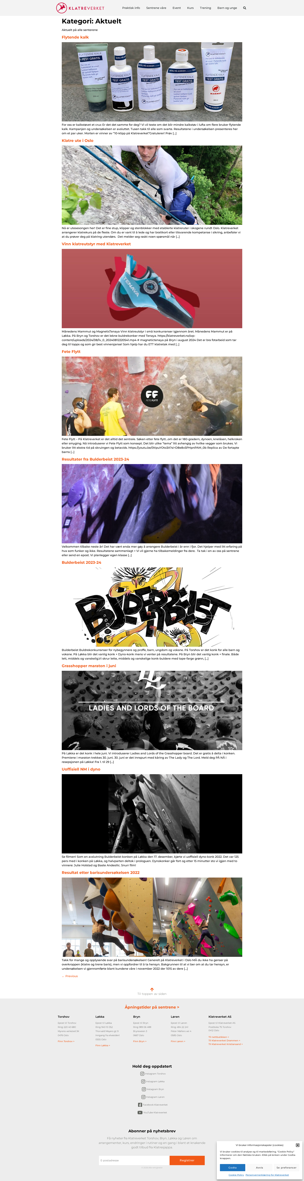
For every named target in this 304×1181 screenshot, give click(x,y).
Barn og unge (227, 8)
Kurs (190, 8)
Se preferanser (287, 1167)
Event (177, 8)
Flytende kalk (75, 37)
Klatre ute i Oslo (77, 140)
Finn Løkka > (102, 1045)
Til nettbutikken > (219, 1037)
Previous (70, 976)
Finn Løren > (178, 1041)
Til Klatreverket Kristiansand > (226, 1044)
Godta (232, 1167)
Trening (205, 8)
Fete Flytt (71, 351)
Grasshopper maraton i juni (89, 666)
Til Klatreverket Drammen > (224, 1040)
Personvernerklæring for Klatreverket (267, 1175)
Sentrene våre (156, 8)
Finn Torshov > (66, 1041)
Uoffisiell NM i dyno (81, 769)
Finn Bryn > (139, 1041)
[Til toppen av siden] (152, 989)
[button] (297, 1145)
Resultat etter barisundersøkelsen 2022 (100, 872)
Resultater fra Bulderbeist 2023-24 (95, 459)
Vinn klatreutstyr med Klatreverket (96, 244)
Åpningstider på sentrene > (152, 1007)
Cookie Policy (236, 1175)
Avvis (259, 1167)
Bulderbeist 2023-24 (81, 562)
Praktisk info (131, 8)
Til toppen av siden (152, 994)
